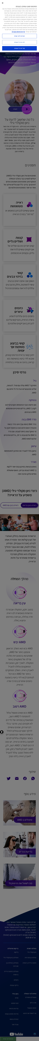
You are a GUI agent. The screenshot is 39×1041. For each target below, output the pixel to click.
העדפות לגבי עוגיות (19, 36)
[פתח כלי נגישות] (1, 732)
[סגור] (2, 3)
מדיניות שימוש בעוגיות (18, 32)
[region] (19, 26)
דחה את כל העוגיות (19, 42)
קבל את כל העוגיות (19, 48)
